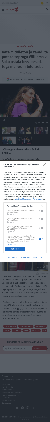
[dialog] (25, 211)
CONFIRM (15, 249)
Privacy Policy (38, 257)
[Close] (45, 165)
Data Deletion (12, 257)
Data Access (25, 257)
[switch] (41, 211)
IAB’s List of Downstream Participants (28, 199)
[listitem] (25, 206)
